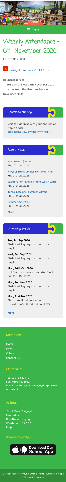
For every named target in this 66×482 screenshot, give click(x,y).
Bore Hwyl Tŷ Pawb (20, 161)
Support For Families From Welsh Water (33, 181)
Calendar (11, 353)
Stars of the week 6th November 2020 (30, 84)
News (9, 348)
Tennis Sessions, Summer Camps (27, 191)
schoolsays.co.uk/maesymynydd (28, 131)
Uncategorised (16, 79)
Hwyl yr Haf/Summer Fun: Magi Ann (30, 171)
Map (9, 427)
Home (10, 343)
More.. (12, 212)
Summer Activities (19, 201)
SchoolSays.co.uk (33, 477)
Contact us (13, 357)
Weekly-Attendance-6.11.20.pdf (29, 70)
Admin (41, 473)
